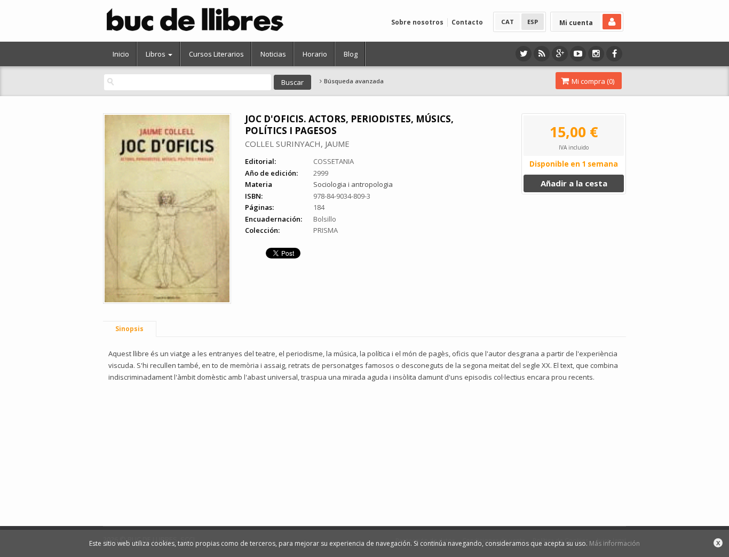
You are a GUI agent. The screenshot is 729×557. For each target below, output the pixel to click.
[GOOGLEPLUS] (560, 53)
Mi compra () (592, 81)
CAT (507, 22)
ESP (532, 22)
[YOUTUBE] (578, 53)
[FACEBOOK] (614, 53)
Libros (156, 54)
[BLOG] (542, 53)
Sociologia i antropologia (353, 184)
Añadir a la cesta (574, 183)
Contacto (467, 22)
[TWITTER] (524, 53)
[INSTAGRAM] (596, 53)
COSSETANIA (333, 161)
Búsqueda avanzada (353, 81)
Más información (614, 543)
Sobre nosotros (417, 22)
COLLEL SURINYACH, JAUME (297, 143)
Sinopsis (129, 328)
